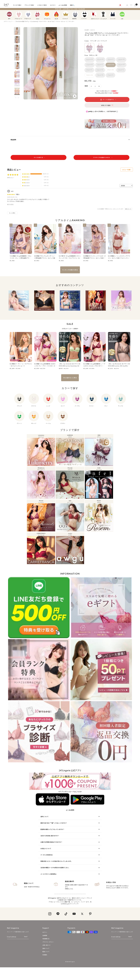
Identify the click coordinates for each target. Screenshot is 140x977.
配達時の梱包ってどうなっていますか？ (52, 829)
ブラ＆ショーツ (19, 14)
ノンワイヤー (84, 14)
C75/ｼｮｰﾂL (100, 65)
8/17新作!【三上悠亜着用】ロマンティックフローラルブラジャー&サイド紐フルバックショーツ (70, 257)
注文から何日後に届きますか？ (49, 836)
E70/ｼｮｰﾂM (110, 70)
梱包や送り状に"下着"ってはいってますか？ (53, 823)
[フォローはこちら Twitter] (82, 913)
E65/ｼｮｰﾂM (100, 70)
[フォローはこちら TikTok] (66, 913)
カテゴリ (53, 5)
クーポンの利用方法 (46, 855)
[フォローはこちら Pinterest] (90, 913)
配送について (45, 951)
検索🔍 (72, 5)
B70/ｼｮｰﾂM (100, 59)
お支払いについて (45, 848)
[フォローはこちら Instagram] (49, 913)
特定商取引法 (45, 938)
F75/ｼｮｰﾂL (110, 75)
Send (25, 937)
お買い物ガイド (46, 945)
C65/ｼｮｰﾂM (121, 59)
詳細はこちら (69, 889)
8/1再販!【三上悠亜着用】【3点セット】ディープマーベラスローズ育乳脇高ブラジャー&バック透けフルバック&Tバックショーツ (45, 365)
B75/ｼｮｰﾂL (111, 59)
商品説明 (13, 140)
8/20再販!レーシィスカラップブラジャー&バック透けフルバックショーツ (119, 257)
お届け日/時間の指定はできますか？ (51, 842)
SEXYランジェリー (94, 14)
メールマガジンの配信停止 (48, 874)
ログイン (44, 932)
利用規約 (44, 955)
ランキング (66, 14)
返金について (45, 948)
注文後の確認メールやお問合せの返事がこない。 (55, 867)
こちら (112, 888)
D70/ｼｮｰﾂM (121, 65)
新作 (9, 14)
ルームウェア (103, 14)
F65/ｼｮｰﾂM (89, 75)
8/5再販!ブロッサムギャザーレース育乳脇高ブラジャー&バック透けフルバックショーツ (45, 257)
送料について (44, 816)
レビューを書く (126, 170)
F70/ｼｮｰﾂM (100, 75)
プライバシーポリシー (48, 942)
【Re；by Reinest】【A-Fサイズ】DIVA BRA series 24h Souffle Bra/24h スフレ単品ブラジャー (119, 365)
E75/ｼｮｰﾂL (121, 70)
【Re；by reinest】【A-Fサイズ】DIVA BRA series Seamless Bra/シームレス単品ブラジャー (70, 365)
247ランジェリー (8, 21)
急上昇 (56, 14)
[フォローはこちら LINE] (57, 913)
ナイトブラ (113, 14)
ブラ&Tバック (28, 14)
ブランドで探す (29, 5)
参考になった (128, 209)
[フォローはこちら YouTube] (74, 913)
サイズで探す (17, 5)
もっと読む (12, 213)
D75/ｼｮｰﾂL (89, 70)
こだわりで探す (42, 5)
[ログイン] (127, 5)
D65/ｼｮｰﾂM (110, 65)
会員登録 (44, 935)
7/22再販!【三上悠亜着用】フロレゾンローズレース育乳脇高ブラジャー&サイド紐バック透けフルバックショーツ (21, 257)
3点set (37, 14)
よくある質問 (63, 5)
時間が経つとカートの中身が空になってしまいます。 (56, 861)
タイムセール (47, 14)
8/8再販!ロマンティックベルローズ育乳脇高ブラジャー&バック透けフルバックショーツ (94, 257)
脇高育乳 (75, 14)
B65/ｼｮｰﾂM (89, 59)
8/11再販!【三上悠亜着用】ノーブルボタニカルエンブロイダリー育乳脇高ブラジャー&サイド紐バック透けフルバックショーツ (94, 365)
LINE (122, 14)
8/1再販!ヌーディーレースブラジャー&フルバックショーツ (21, 365)
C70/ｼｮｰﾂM (89, 65)
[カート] (135, 5)
